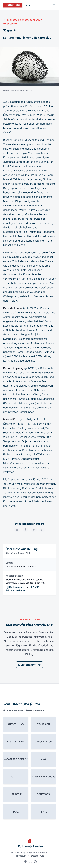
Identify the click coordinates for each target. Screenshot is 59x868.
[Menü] (54, 5)
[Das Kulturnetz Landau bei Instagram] (30, 861)
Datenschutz (37, 855)
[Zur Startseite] (17, 5)
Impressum (20, 855)
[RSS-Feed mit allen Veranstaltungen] (35, 861)
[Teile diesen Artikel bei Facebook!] (25, 530)
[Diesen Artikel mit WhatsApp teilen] (42, 530)
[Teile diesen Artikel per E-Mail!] (17, 530)
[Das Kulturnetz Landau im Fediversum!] (25, 861)
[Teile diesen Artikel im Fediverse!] (34, 530)
